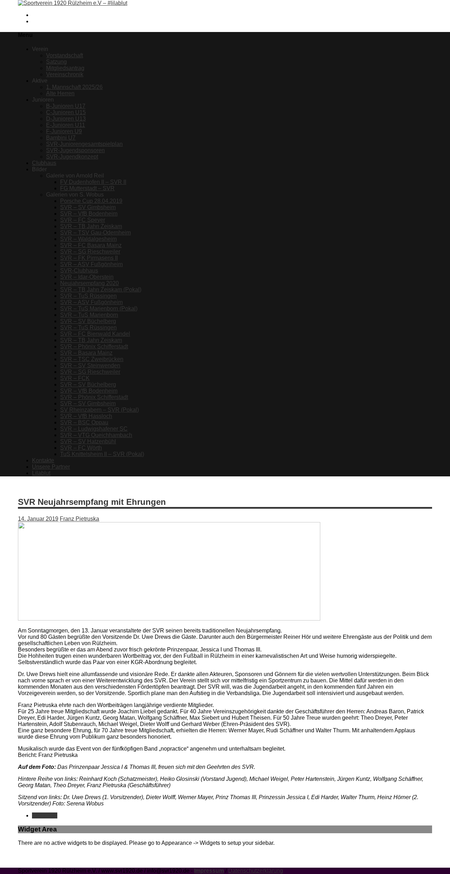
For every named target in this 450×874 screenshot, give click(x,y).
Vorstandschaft (64, 55)
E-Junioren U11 (65, 125)
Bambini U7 (61, 138)
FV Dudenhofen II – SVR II (93, 182)
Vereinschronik (64, 74)
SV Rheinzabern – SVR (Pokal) (99, 410)
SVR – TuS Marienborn (89, 315)
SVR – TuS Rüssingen (88, 296)
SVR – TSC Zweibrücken (91, 359)
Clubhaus (44, 163)
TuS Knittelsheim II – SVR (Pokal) (102, 454)
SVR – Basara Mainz (86, 353)
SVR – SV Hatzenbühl (88, 441)
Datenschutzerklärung (255, 871)
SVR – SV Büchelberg (88, 321)
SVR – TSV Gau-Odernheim (95, 233)
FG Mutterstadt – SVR (87, 188)
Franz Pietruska (79, 519)
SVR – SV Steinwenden (90, 365)
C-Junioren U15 (66, 112)
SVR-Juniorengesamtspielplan (84, 144)
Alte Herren (60, 93)
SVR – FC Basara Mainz (91, 245)
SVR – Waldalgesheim (88, 239)
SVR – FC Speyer (82, 220)
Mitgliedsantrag (65, 68)
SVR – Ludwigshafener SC (94, 429)
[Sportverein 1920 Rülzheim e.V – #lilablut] (72, 3)
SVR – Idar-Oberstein (87, 277)
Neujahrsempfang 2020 (89, 283)
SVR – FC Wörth (81, 448)
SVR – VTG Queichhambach (96, 435)
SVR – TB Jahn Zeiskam (91, 226)
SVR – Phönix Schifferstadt (94, 346)
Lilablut (41, 473)
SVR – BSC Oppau (84, 422)
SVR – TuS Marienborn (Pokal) (98, 308)
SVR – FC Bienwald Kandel (95, 334)
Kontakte (43, 460)
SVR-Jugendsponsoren (75, 150)
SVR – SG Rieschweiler (90, 252)
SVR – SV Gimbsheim (88, 207)
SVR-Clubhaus (79, 271)
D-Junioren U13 (66, 119)
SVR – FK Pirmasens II (89, 258)
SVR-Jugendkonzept (72, 157)
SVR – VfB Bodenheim (88, 214)
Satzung (56, 62)
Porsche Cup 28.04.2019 (91, 201)
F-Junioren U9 (64, 131)
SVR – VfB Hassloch (86, 416)
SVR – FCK (75, 378)
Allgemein (44, 815)
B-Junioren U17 (65, 106)
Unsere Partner (51, 467)
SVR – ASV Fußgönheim (91, 264)
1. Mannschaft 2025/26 (74, 87)
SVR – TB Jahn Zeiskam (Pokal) (100, 290)
